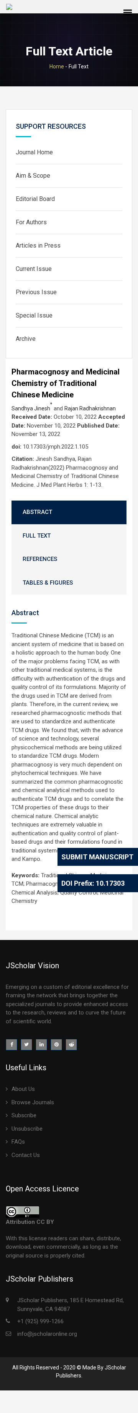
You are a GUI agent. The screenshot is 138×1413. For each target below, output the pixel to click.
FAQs (18, 1141)
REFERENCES (40, 559)
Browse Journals (33, 1102)
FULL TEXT (37, 535)
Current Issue (34, 268)
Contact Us (26, 1155)
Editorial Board (35, 199)
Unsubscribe (27, 1128)
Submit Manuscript (97, 857)
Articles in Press (38, 245)
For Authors (31, 222)
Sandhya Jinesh (32, 408)
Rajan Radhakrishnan (90, 408)
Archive (26, 338)
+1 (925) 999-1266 (40, 1321)
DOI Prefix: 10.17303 (93, 883)
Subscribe (24, 1115)
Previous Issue (36, 292)
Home (56, 66)
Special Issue (34, 315)
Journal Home (34, 152)
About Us (23, 1089)
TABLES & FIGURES (48, 582)
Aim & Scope (33, 175)
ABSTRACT (37, 512)
